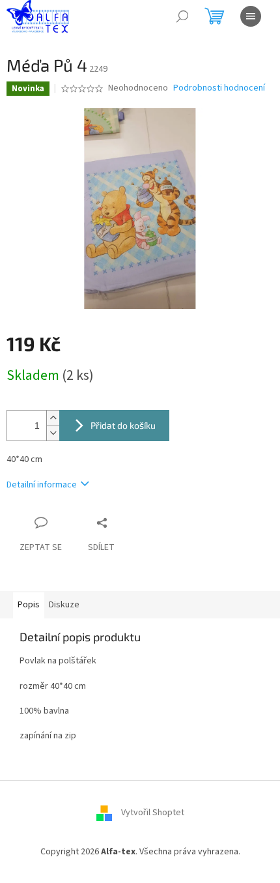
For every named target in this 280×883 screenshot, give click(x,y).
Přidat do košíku (123, 425)
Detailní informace (42, 484)
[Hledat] (182, 16)
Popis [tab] (29, 604)
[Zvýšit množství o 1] (52, 418)
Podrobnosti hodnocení (219, 88)
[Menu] (251, 16)
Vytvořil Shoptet (152, 812)
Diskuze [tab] (64, 604)
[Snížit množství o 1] (52, 433)
